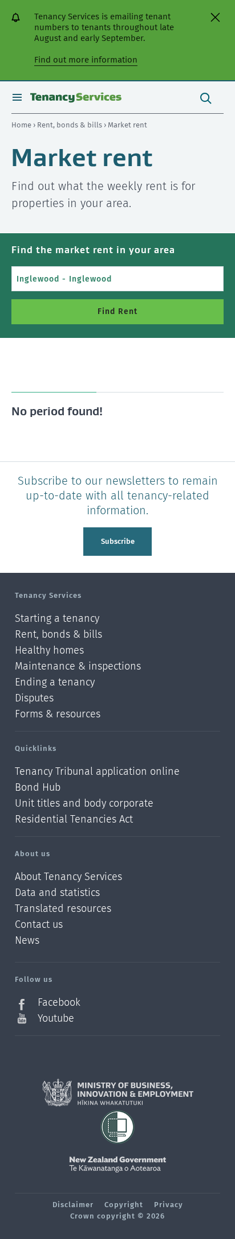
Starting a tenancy (57, 619)
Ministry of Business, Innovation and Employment (117, 1093)
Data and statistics (57, 893)
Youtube (56, 1018)
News (27, 941)
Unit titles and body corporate (84, 804)
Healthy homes (49, 650)
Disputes (34, 698)
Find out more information (85, 60)
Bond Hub (37, 788)
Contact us (39, 925)
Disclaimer (73, 1204)
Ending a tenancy (55, 682)
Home (21, 125)
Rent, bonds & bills (70, 125)
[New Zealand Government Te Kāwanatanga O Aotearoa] (117, 1164)
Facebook (59, 1003)
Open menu (17, 97)
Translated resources (63, 909)
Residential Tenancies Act (74, 819)
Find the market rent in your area (93, 249)
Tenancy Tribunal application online (97, 772)
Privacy (168, 1204)
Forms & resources (57, 714)
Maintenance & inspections (78, 666)
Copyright (123, 1204)
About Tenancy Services (68, 877)
